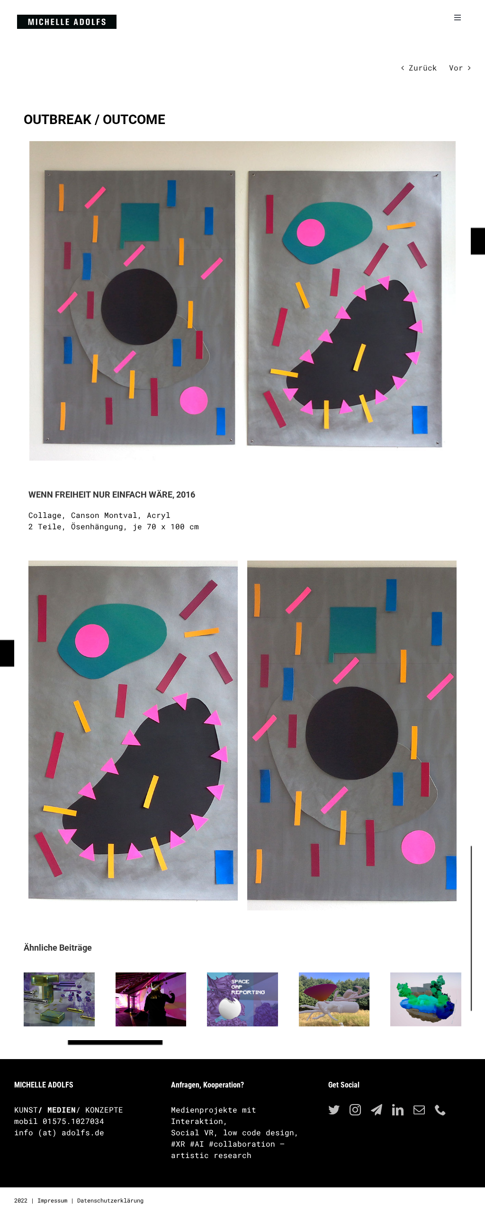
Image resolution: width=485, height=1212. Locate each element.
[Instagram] (355, 1109)
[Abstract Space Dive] (151, 999)
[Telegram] (376, 1109)
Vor (456, 67)
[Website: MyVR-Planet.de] (242, 999)
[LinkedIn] (398, 1109)
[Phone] (440, 1109)
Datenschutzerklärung (110, 1200)
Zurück (423, 67)
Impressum (52, 1200)
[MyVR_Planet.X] (425, 999)
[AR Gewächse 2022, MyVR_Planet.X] (334, 999)
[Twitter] (334, 1109)
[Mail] (419, 1109)
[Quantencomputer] (59, 999)
